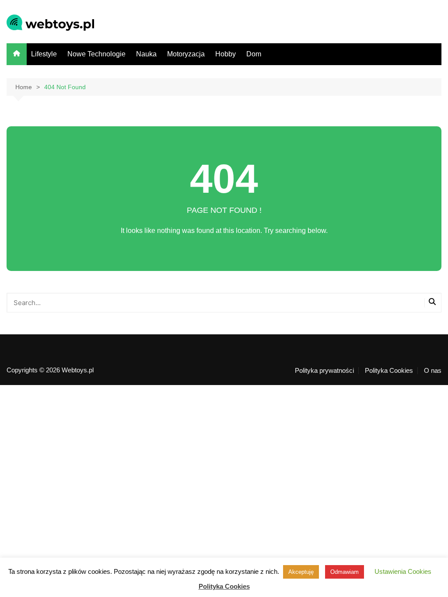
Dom (253, 54)
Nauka (146, 54)
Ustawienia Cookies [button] (402, 571)
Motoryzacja (186, 54)
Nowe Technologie (96, 54)
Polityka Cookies (389, 370)
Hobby (225, 54)
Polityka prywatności (324, 370)
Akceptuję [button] (301, 572)
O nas (432, 370)
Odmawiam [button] (344, 572)
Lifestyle (44, 54)
